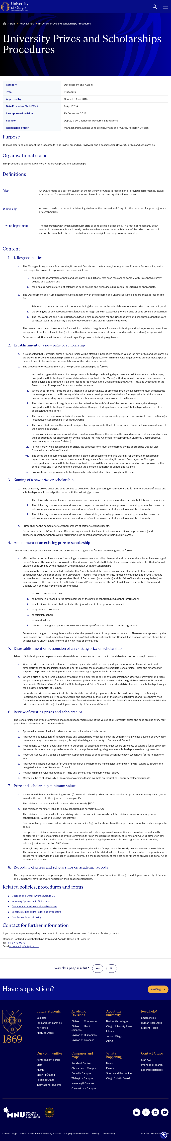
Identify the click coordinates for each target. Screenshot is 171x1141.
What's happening (114, 1055)
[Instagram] (155, 1112)
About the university (113, 1013)
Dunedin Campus (81, 1073)
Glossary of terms (52, 1133)
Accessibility (109, 1133)
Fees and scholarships (49, 1022)
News (109, 1063)
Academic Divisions (78, 1013)
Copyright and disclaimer (76, 1133)
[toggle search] (154, 6)
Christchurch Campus (83, 1068)
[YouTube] (164, 1112)
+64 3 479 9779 (16, 942)
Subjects (41, 1017)
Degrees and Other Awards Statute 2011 (34, 895)
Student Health (149, 1027)
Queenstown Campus (83, 1088)
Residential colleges (117, 1021)
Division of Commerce (84, 1021)
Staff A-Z (146, 1059)
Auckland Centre (81, 1063)
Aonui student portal (48, 1059)
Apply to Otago (45, 1032)
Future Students (49, 1011)
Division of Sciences (82, 1040)
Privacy (95, 1133)
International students (49, 1084)
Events (110, 1068)
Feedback (35, 1133)
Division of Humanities (84, 1035)
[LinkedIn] (136, 1112)
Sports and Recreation (119, 1073)
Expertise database (152, 1069)
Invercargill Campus (82, 1083)
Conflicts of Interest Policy (26, 917)
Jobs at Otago (114, 1036)
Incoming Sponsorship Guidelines (30, 901)
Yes (98, 968)
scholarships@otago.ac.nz (24, 946)
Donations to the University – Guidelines (34, 906)
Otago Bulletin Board (118, 1078)
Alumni (40, 1069)
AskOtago (156, 989)
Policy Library (26, 23)
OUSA (109, 1041)
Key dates (42, 1027)
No (111, 968)
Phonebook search (152, 1064)
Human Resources (151, 1022)
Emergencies (148, 1017)
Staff (12, 23)
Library (110, 1031)
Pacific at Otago (45, 1079)
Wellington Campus (82, 1078)
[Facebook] (146, 1112)
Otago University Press (119, 1026)
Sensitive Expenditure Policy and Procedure (36, 911)
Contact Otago (152, 1053)
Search (23, 1133)
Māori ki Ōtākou (46, 1074)
